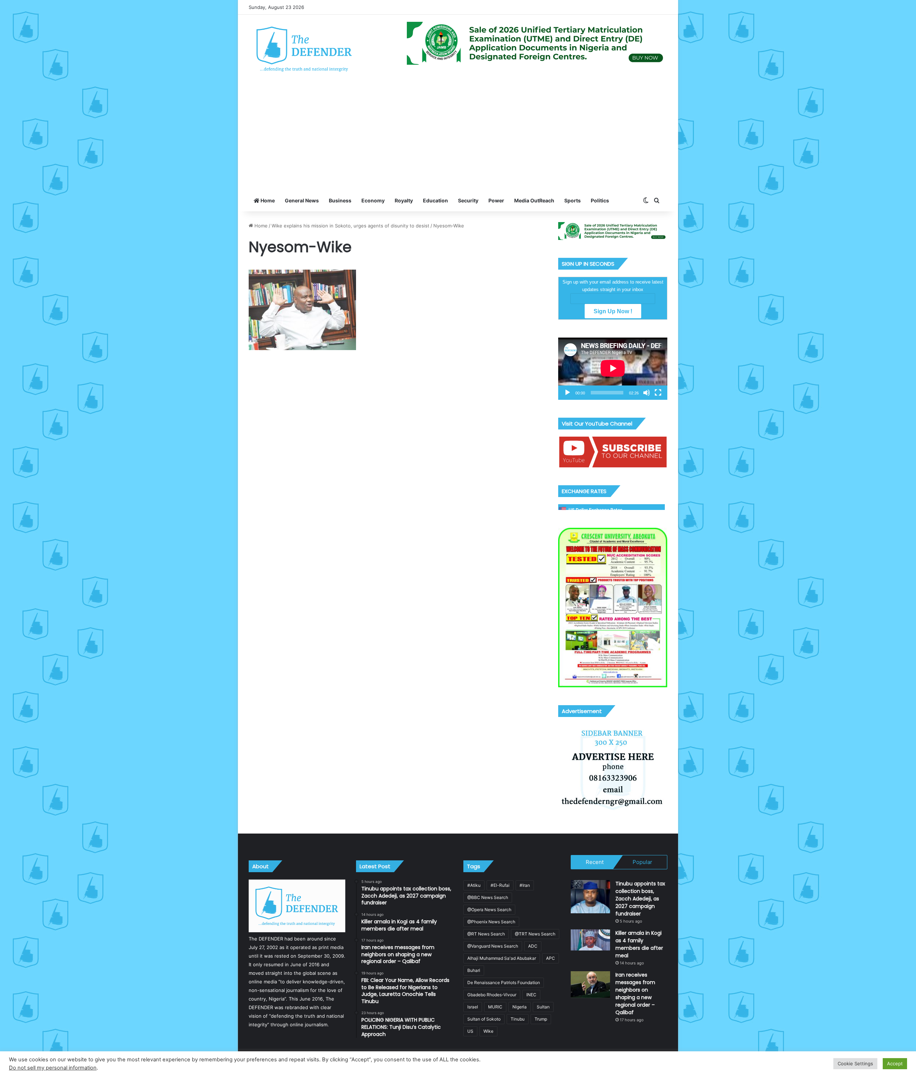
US (470, 1031)
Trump (541, 1019)
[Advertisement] (458, 136)
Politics (600, 200)
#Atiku (474, 885)
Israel (472, 1006)
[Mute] (646, 392)
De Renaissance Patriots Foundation (503, 982)
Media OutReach (534, 200)
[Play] (567, 392)
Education (435, 200)
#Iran (525, 885)
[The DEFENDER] (304, 48)
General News (302, 200)
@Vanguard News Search (492, 946)
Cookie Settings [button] (855, 1063)
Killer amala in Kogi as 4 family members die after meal (639, 944)
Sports (572, 200)
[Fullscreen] (658, 392)
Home (267, 200)
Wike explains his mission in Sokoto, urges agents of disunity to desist (350, 226)
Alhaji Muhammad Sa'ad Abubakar (501, 958)
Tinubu (518, 1019)
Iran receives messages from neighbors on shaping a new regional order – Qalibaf (635, 993)
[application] (612, 369)
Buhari (473, 970)
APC (550, 958)
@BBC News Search (487, 897)
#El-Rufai (500, 885)
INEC (531, 994)
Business (340, 200)
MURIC (495, 1006)
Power (496, 200)
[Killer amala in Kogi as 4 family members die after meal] (590, 939)
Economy (373, 200)
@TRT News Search (535, 934)
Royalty (404, 200)
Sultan (543, 1006)
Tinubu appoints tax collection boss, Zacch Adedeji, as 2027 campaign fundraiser (640, 898)
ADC (532, 946)
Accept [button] (895, 1063)
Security (468, 200)
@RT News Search (486, 934)
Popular (642, 862)
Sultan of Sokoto (484, 1019)
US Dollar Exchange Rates (596, 509)
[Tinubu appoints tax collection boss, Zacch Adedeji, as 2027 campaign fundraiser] (590, 896)
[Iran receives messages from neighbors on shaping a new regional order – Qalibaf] (590, 984)
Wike (488, 1031)
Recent (595, 862)
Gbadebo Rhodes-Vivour (491, 994)
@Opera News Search (489, 909)
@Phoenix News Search (491, 921)
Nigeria (519, 1006)
